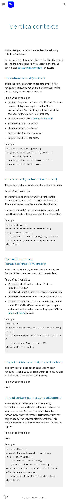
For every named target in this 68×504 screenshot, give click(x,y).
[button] (4, 4)
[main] (34, 26)
